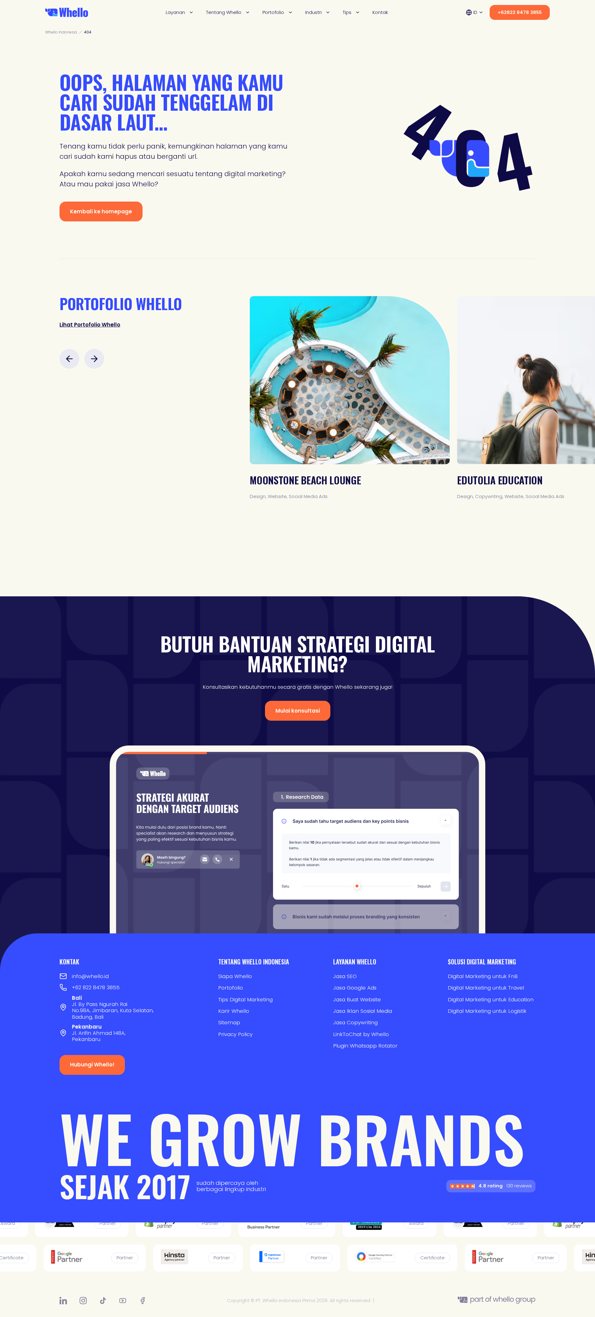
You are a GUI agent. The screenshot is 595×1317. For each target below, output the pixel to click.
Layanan (175, 12)
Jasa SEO (345, 976)
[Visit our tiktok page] (103, 1300)
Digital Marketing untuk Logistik (487, 1011)
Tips (347, 12)
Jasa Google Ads (355, 987)
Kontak (380, 12)
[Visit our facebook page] (142, 1300)
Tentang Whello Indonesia (253, 961)
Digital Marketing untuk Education (491, 999)
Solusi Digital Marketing (482, 961)
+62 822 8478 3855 (96, 987)
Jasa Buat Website (357, 999)
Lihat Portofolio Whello (90, 324)
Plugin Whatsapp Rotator (365, 1045)
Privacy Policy (235, 1034)
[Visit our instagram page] (83, 1300)
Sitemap (229, 1022)
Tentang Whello (223, 12)
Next (94, 359)
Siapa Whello (235, 976)
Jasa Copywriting (355, 1022)
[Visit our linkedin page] (63, 1300)
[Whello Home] (66, 12)
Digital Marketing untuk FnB (483, 976)
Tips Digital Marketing (245, 999)
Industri (313, 12)
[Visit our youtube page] (122, 1300)
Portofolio (273, 12)
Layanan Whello (354, 961)
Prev (69, 359)
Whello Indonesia (61, 32)
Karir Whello (233, 1011)
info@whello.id (90, 976)
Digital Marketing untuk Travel (486, 987)
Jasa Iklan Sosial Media (362, 1011)
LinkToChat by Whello (361, 1034)
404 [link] (87, 32)
